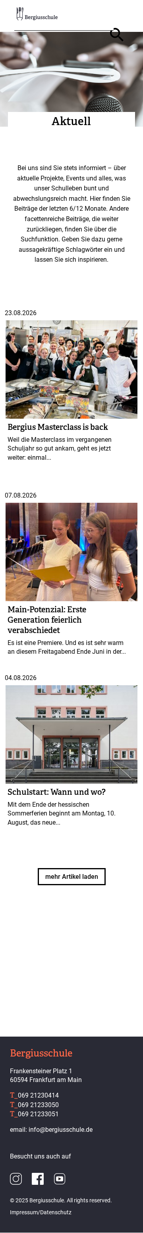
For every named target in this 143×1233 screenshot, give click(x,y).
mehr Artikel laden (71, 876)
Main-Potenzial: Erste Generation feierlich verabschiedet (47, 619)
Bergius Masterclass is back (58, 427)
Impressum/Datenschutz (41, 1212)
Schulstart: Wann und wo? (57, 792)
